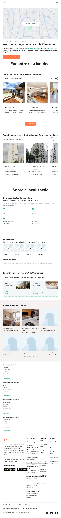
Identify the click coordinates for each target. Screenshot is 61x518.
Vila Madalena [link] (7, 393)
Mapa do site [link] (54, 457)
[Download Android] (9, 470)
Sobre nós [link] (43, 462)
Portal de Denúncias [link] (9, 505)
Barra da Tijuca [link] (7, 408)
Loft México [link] (43, 475)
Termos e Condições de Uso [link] (11, 508)
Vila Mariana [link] (6, 369)
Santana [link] (5, 385)
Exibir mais (6, 378)
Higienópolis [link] (6, 391)
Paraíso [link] (5, 425)
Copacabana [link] (6, 402)
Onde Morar (10, 41)
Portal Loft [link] (53, 442)
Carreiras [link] (43, 465)
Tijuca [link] (4, 410)
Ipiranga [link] (5, 423)
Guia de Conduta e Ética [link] (30, 508)
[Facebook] (56, 513)
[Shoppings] (41, 248)
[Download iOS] (22, 470)
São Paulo (17, 41)
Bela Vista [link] (5, 373)
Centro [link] (5, 406)
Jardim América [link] (7, 427)
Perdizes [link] (5, 371)
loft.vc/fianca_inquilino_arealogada (37, 463)
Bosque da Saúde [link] (7, 389)
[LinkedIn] (51, 513)
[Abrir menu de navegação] (56, 2)
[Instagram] (46, 513)
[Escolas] (19, 248)
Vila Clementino (26, 41)
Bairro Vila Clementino (34, 48)
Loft (4, 41)
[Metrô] (8, 248)
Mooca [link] (5, 387)
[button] (8, 248)
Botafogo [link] (5, 404)
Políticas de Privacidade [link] (25, 505)
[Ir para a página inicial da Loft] (5, 2)
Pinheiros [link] (5, 367)
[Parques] (30, 248)
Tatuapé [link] (5, 375)
